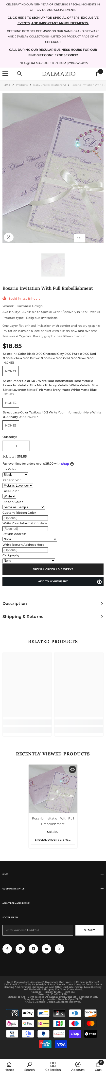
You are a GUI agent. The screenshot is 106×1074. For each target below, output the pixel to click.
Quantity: (9, 437)
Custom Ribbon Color (19, 512)
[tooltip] (99, 581)
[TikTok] (33, 949)
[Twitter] (59, 949)
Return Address (14, 534)
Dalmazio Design (30, 306)
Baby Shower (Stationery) (49, 84)
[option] (53, 168)
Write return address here (23, 544)
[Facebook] (7, 949)
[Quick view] (72, 769)
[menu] (5, 74)
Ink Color (9, 469)
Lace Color (10, 491)
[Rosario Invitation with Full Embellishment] (53, 789)
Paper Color (11, 480)
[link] (27, 722)
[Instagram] (20, 949)
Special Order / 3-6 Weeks (53, 569)
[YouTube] (46, 949)
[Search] (19, 74)
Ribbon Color (12, 502)
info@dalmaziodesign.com (42, 63)
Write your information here (24, 523)
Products (22, 84)
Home (6, 84)
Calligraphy (11, 555)
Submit (89, 930)
